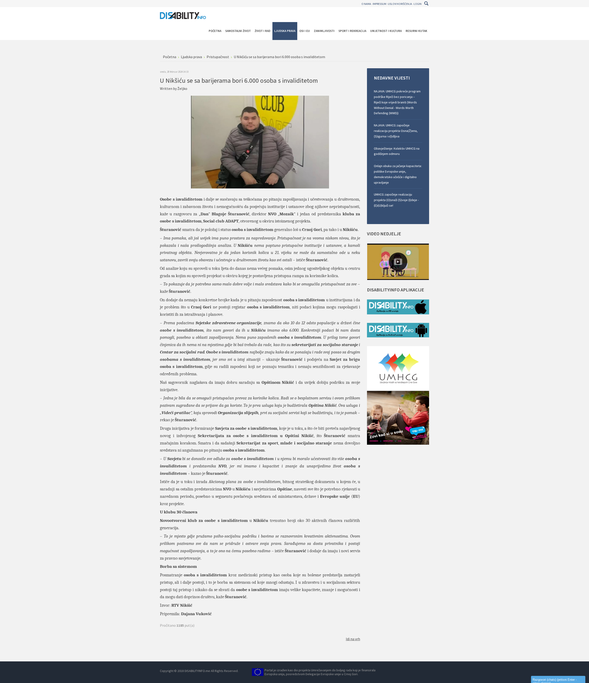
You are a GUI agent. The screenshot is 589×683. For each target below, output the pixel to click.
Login (418, 4)
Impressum (379, 4)
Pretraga (426, 3)
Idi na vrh (353, 639)
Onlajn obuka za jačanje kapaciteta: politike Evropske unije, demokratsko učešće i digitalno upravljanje (398, 174)
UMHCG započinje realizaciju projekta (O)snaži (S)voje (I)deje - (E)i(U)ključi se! (396, 200)
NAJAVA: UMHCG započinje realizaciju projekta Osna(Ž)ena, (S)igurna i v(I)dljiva (396, 130)
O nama (366, 4)
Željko (182, 88)
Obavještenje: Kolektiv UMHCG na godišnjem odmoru (396, 151)
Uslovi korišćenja (400, 4)
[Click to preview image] (260, 141)
